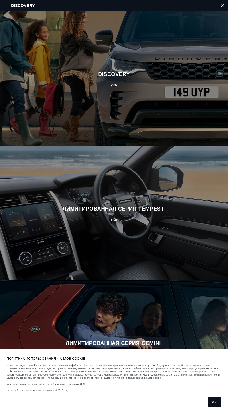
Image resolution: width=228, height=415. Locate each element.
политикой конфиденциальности (200, 374)
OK (214, 402)
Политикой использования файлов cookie (136, 377)
